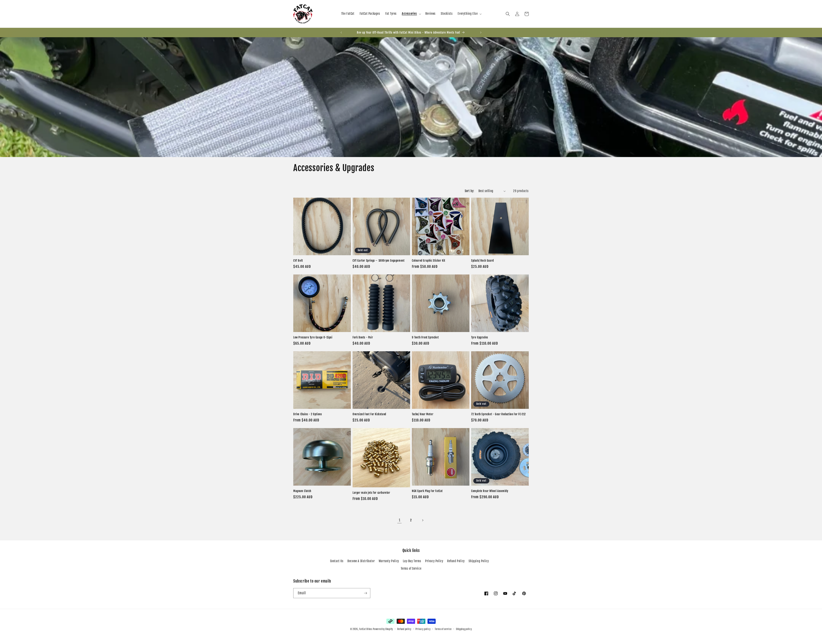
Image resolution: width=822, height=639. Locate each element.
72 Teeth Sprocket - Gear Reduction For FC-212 (498, 414)
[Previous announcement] (341, 32)
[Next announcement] (480, 32)
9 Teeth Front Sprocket (425, 337)
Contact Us (337, 561)
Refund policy (404, 629)
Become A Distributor (361, 561)
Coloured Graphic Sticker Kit (428, 260)
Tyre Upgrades (479, 337)
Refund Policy (456, 561)
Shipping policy (464, 629)
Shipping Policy (479, 561)
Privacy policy (422, 629)
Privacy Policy (434, 561)
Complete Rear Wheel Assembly (489, 491)
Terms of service (443, 629)
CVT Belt (298, 260)
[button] (411, 13)
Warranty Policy (389, 561)
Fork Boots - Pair (363, 337)
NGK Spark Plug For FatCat (427, 491)
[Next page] (422, 520)
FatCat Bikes (365, 629)
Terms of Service (411, 568)
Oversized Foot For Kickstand (369, 414)
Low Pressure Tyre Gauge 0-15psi (312, 337)
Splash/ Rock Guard (482, 260)
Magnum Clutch (302, 491)
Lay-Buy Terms (412, 561)
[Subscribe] (365, 593)
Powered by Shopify (383, 629)
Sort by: (469, 191)
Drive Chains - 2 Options (307, 414)
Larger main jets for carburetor (371, 492)
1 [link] (399, 520)
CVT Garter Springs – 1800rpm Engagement (378, 260)
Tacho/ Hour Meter (422, 414)
